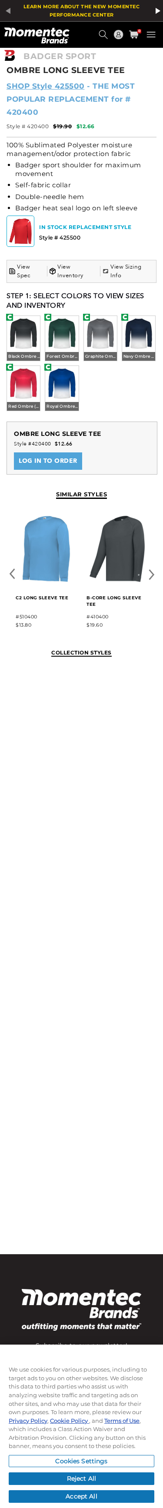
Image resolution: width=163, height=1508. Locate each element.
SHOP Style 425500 (46, 86)
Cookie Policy (69, 1420)
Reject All (81, 1478)
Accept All (81, 1496)
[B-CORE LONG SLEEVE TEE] (117, 580)
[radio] (23, 339)
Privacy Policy (28, 1420)
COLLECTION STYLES (81, 652)
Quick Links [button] (119, 38)
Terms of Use (122, 1420)
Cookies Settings (81, 1461)
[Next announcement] (156, 11)
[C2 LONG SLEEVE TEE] (46, 580)
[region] (81, 1426)
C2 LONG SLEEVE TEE (42, 598)
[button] (104, 38)
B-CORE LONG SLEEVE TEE (113, 601)
